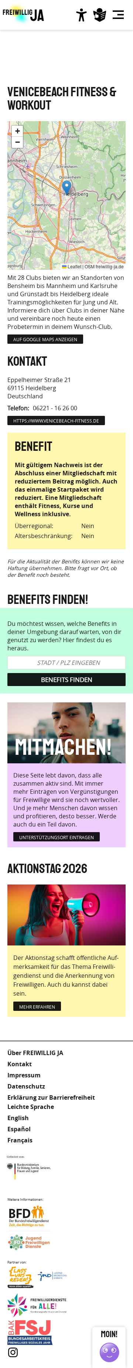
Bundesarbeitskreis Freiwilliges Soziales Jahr (36, 1332)
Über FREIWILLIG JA (35, 1053)
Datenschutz (26, 1086)
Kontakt (19, 1064)
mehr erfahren (37, 1007)
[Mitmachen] (66, 732)
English (18, 1118)
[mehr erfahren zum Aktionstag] (66, 914)
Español (19, 1129)
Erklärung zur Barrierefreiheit (51, 1097)
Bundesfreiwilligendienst (36, 1216)
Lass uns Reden (36, 1279)
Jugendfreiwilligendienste (36, 1242)
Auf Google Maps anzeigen (45, 339)
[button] (66, 187)
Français (20, 1140)
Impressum (24, 1075)
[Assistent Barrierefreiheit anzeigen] (81, 14)
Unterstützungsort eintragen (56, 837)
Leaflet (73, 266)
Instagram (12, 1352)
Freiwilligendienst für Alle (36, 1305)
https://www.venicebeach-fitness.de (56, 421)
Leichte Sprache (99, 14)
